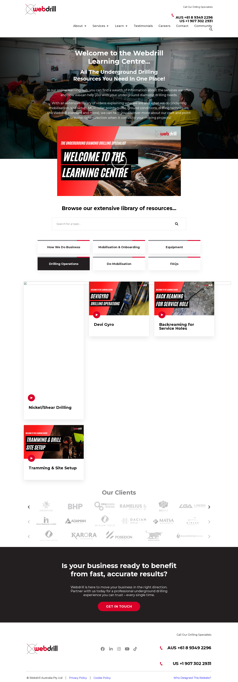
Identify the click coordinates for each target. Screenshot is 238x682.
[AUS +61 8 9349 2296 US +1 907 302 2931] (172, 15)
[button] (119, 161)
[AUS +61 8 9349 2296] (161, 648)
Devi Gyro (104, 324)
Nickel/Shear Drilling (50, 407)
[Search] (176, 224)
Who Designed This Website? (192, 677)
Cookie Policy (102, 677)
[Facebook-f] (103, 649)
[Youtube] (127, 649)
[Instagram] (119, 649)
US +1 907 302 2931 (192, 663)
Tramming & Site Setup (53, 468)
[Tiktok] (135, 649)
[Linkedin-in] (111, 649)
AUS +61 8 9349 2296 (189, 647)
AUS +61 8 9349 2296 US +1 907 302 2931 (194, 19)
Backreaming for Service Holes (176, 326)
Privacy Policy (78, 677)
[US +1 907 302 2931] (161, 664)
